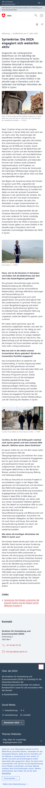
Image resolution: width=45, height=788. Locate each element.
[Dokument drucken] (36, 24)
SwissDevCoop (11, 710)
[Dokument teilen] (42, 24)
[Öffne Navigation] (41, 15)
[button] (41, 666)
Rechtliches (6, 773)
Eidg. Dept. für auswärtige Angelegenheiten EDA (14, 741)
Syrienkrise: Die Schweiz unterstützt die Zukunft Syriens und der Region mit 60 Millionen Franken (21, 603)
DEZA (9, 16)
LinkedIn (26, 715)
